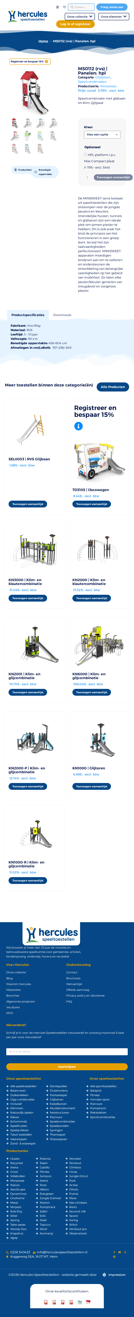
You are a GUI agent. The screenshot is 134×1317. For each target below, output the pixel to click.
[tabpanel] (67, 336)
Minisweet (108, 86)
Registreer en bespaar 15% (27, 61)
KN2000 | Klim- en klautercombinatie (89, 582)
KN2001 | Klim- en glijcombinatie (24, 676)
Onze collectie (77, 16)
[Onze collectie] (90, 16)
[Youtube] (119, 1252)
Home (43, 41)
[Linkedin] (114, 1256)
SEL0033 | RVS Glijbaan (29, 459)
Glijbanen (103, 77)
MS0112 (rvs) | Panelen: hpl (92, 71)
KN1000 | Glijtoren (88, 768)
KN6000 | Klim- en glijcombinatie (88, 676)
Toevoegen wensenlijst (113, 177)
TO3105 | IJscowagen (90, 490)
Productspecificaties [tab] (28, 315)
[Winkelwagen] (61, 5)
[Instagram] (125, 1252)
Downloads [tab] (62, 315)
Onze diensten (111, 16)
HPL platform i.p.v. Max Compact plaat (100, 161)
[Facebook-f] (114, 1252)
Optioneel (92, 147)
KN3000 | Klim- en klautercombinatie (25, 582)
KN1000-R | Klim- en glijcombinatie (26, 864)
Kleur (88, 127)
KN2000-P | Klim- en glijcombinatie (27, 770)
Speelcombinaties (92, 82)
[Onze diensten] (125, 16)
